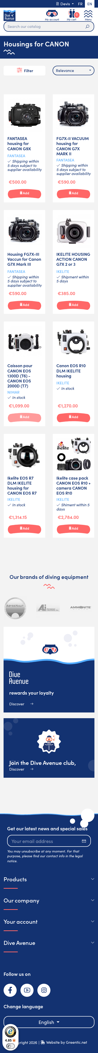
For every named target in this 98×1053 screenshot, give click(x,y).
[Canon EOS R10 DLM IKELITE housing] (73, 373)
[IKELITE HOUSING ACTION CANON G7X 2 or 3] (73, 262)
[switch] (10, 1046)
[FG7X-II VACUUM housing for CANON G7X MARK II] (73, 148)
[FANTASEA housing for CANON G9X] (24, 148)
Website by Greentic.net (66, 1042)
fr (80, 3)
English (47, 1022)
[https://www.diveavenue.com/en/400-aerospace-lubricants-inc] (48, 608)
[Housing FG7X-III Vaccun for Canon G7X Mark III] (24, 262)
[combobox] (73, 70)
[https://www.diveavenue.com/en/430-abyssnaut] (15, 608)
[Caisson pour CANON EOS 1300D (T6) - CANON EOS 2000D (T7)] (24, 373)
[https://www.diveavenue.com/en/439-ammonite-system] (80, 608)
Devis (65, 3)
